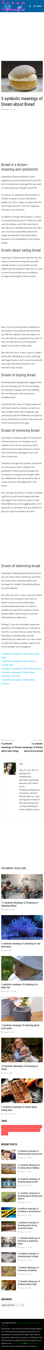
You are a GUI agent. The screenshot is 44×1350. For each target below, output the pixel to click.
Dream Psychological (25, 1323)
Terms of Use (17, 1343)
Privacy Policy (32, 1343)
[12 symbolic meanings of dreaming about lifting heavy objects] (8, 1193)
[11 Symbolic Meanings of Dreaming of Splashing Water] (8, 1238)
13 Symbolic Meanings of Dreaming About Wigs (29, 1282)
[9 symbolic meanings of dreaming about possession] (8, 1151)
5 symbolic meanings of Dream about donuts (21, 668)
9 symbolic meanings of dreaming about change (28, 1255)
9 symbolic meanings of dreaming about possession (30, 1152)
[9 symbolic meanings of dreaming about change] (8, 1253)
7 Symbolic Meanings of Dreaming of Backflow (28, 1269)
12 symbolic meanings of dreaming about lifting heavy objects (30, 1196)
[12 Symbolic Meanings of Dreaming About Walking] (8, 1165)
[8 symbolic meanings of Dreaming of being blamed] (8, 1209)
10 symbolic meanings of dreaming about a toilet (29, 1180)
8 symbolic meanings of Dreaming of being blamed (29, 1210)
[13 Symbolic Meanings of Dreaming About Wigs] (8, 1281)
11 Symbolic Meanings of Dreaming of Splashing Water (29, 1241)
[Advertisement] (22, 34)
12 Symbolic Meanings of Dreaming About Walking (29, 1166)
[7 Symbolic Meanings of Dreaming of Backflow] (8, 1267)
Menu (39, 6)
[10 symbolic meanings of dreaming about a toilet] (8, 1179)
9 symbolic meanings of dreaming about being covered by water (28, 1225)
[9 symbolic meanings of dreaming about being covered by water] (8, 1222)
